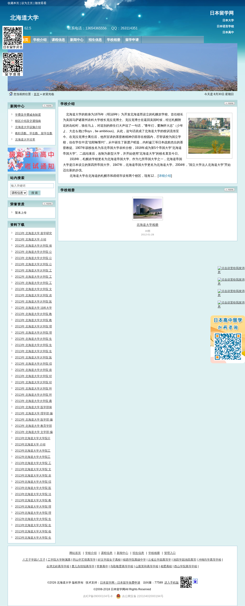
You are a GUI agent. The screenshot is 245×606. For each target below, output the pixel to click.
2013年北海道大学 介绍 (30, 444)
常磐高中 (102, 566)
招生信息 (138, 553)
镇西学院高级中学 (134, 559)
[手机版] (186, 582)
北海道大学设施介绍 (28, 127)
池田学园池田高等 (184, 559)
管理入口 (170, 553)
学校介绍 (91, 553)
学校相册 (154, 553)
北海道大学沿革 (25, 139)
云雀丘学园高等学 (159, 559)
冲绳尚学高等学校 (209, 559)
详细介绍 (165, 176)
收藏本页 (13, 3)
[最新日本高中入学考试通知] (32, 170)
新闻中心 (122, 553)
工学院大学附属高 (59, 559)
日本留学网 (222, 13)
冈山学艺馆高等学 (84, 559)
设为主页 (27, 3)
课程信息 (106, 553)
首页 (36, 94)
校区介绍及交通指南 (28, 121)
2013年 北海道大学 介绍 (30, 239)
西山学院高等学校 (185, 566)
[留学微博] (12, 75)
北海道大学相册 (147, 225)
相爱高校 (166, 566)
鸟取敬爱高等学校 (121, 566)
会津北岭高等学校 (57, 566)
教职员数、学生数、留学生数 (33, 133)
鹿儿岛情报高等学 (83, 566)
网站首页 (75, 553)
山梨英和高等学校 (146, 566)
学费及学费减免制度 (28, 114)
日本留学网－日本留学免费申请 (120, 582)
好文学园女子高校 (109, 559)
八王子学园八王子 (33, 559)
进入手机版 (171, 582)
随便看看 (40, 3)
